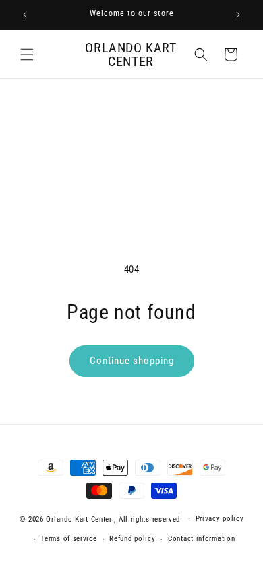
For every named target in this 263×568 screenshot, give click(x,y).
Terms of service (68, 538)
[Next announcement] (238, 15)
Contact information (201, 538)
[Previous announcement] (25, 15)
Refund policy (132, 538)
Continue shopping (132, 361)
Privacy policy (220, 518)
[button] (27, 54)
